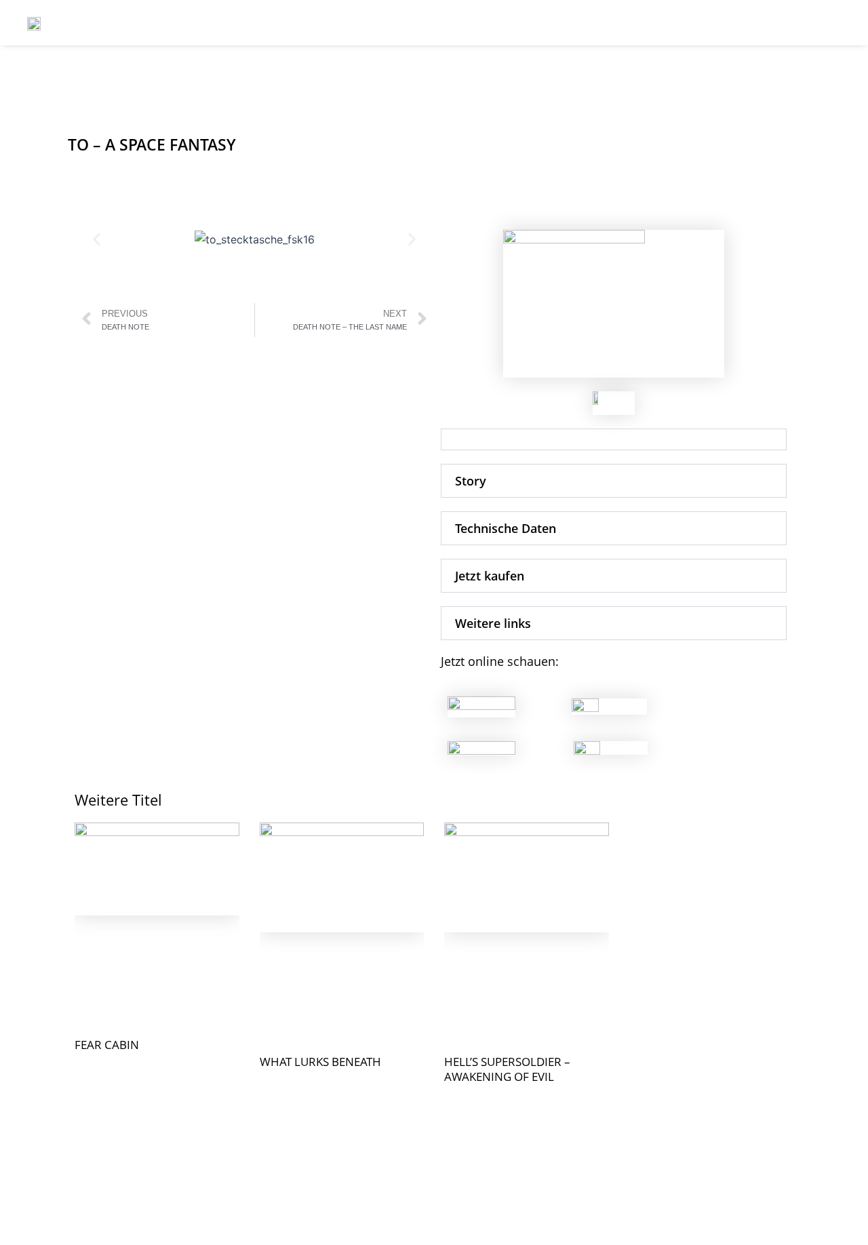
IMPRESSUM (713, 22)
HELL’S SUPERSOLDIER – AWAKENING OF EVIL (507, 1069)
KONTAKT (630, 22)
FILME (560, 22)
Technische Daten (505, 528)
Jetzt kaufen (489, 576)
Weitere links (493, 623)
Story (470, 481)
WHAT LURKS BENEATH (320, 1061)
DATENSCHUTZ (807, 22)
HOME (499, 22)
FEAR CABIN (107, 1044)
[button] (96, 239)
